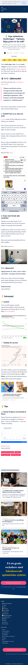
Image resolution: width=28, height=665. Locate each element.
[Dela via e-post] (19, 60)
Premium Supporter (20, 69)
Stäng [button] (24, 2)
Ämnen (3, 639)
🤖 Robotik (17, 452)
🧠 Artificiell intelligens (7, 603)
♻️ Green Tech (5, 612)
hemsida (23, 417)
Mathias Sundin (9, 52)
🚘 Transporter (5, 623)
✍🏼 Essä (3, 606)
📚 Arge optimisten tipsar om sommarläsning (10, 548)
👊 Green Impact (5, 610)
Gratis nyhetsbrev (5, 631)
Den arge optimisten (5, 454)
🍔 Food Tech (5, 608)
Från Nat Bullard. (10, 311)
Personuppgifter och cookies (8, 641)
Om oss (3, 629)
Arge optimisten (5, 632)
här (13, 246)
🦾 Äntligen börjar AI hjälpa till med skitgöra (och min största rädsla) (12, 491)
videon (4, 119)
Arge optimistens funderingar (7, 452)
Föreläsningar (5, 634)
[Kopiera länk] (24, 60)
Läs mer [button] (15, 3)
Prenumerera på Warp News (13, 583)
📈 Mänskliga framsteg (7, 615)
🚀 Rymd (4, 620)
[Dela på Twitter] (4, 60)
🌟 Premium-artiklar (16, 454)
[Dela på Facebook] (9, 60)
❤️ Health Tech (5, 613)
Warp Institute (5, 643)
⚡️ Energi (4, 605)
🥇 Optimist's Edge (6, 617)
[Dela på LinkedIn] (14, 60)
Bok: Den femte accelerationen (8, 636)
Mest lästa (4, 637)
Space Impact (5, 622)
